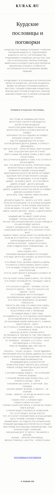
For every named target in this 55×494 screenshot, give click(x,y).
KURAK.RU (28, 481)
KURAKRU (27, 5)
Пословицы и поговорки (27, 457)
